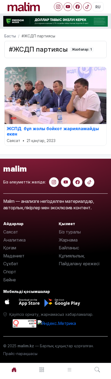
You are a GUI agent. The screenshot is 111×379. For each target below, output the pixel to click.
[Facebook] (77, 6)
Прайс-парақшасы (20, 353)
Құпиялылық (71, 255)
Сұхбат (10, 263)
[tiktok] (89, 182)
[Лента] (69, 369)
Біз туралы (70, 232)
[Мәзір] (42, 369)
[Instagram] (58, 6)
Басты (10, 36)
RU (97, 7)
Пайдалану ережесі (79, 263)
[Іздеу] (97, 369)
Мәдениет (14, 255)
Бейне (9, 279)
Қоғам (9, 247)
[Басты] (14, 369)
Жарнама (68, 240)
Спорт (9, 271)
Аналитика (14, 240)
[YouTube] (68, 6)
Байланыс (69, 247)
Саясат (10, 232)
